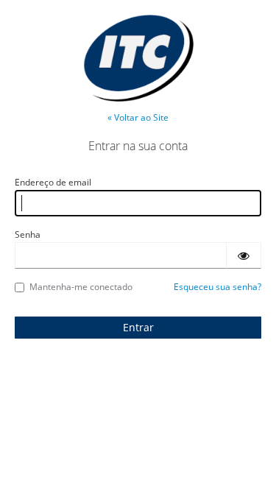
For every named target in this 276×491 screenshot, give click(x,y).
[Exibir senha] (243, 255)
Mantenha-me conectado (80, 286)
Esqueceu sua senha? (217, 286)
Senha (27, 234)
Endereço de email (53, 182)
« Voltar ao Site (138, 117)
